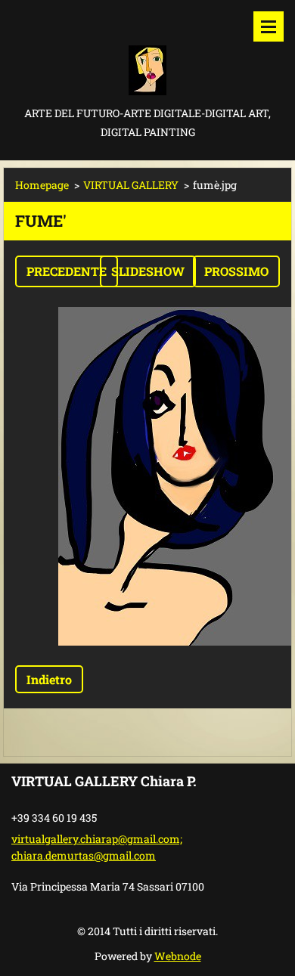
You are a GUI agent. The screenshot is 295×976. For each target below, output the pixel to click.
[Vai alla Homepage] (147, 52)
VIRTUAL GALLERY (131, 185)
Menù (268, 26)
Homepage (42, 185)
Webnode (177, 956)
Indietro (49, 679)
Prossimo (236, 271)
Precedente (66, 271)
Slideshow (148, 271)
